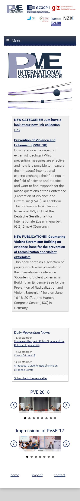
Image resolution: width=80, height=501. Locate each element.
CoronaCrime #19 (24, 355)
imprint (37, 475)
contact (59, 475)
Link (17, 130)
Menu (13, 41)
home (14, 475)
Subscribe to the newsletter (30, 378)
